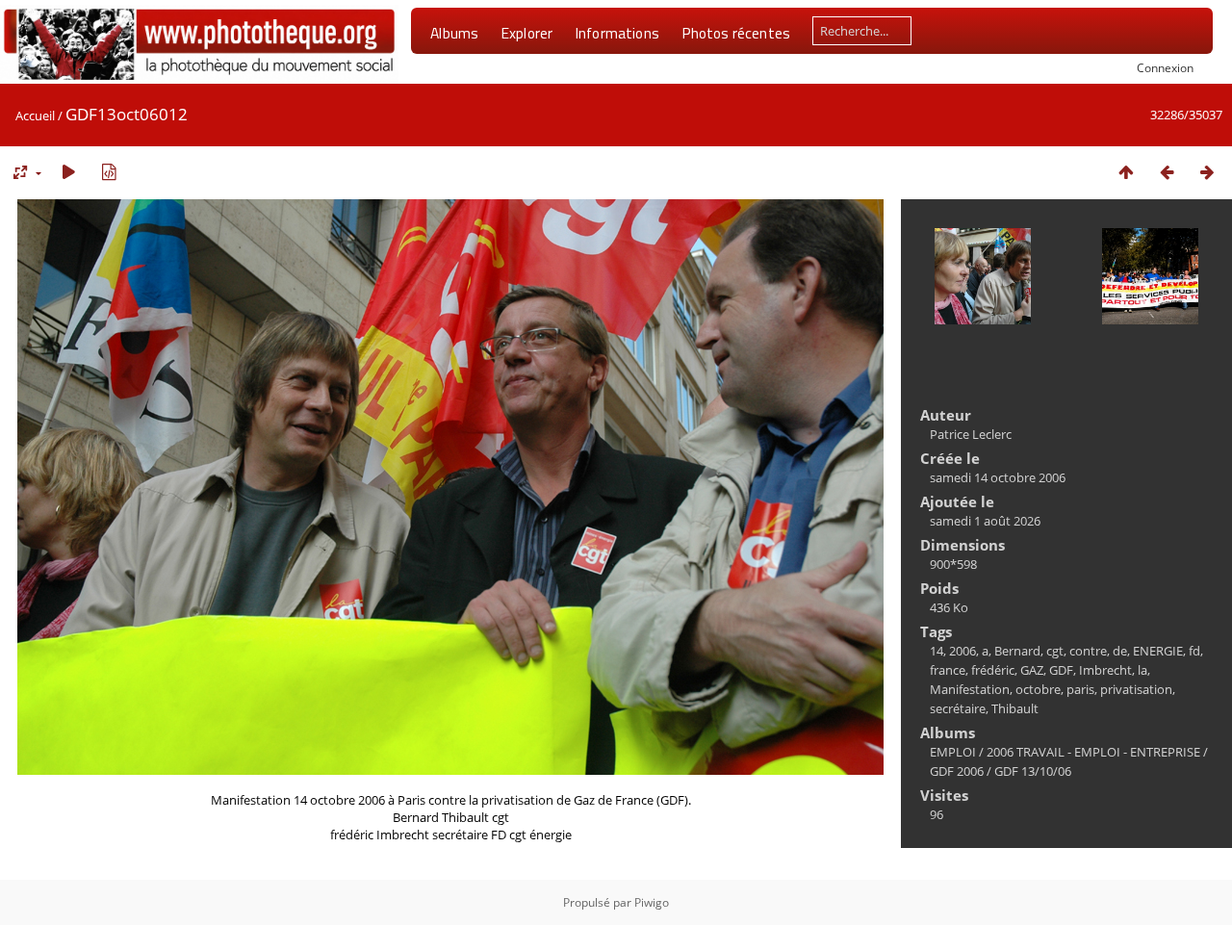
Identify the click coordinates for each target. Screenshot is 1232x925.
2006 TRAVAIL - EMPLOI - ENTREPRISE (1093, 751)
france (947, 670)
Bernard (1017, 650)
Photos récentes (735, 32)
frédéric (992, 670)
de (1120, 650)
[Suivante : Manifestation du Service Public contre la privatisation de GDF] (1207, 172)
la (1142, 670)
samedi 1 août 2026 (985, 520)
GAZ (1031, 670)
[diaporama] (68, 172)
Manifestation (970, 689)
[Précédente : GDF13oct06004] (1166, 172)
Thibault (1015, 708)
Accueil (35, 115)
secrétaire (958, 708)
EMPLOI (953, 751)
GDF (1061, 670)
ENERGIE (1158, 650)
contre (1088, 650)
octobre (1038, 689)
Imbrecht (1105, 670)
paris (1080, 689)
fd (1194, 650)
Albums (454, 32)
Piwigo (651, 902)
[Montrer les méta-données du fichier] (109, 172)
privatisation (1136, 689)
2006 (962, 650)
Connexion (1165, 67)
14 (936, 650)
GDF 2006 (957, 771)
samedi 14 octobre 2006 (997, 477)
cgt (1055, 650)
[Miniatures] (1126, 172)
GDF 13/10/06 (1032, 771)
